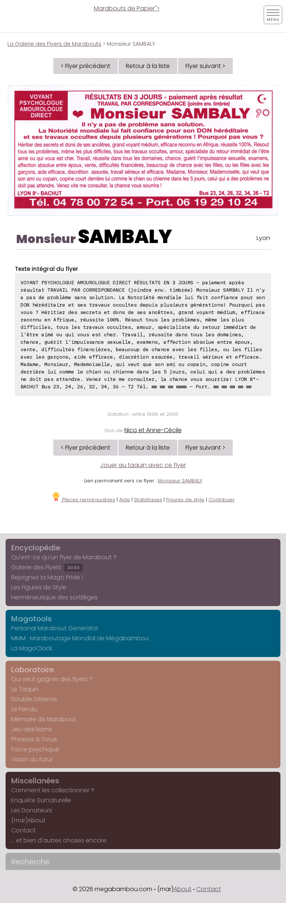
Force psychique (35, 749)
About (182, 889)
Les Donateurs (31, 810)
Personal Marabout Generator (54, 628)
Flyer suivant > (205, 66)
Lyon (263, 238)
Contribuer (222, 499)
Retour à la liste (148, 66)
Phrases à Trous (34, 739)
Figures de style (185, 499)
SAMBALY (125, 236)
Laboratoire (32, 669)
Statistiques (148, 499)
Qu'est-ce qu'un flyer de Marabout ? (64, 557)
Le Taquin (25, 689)
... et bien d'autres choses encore (59, 840)
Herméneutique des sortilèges (54, 597)
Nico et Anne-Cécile (153, 430)
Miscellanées (35, 781)
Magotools (31, 619)
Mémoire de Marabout (43, 719)
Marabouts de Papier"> (127, 8)
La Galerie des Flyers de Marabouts (54, 44)
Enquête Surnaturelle (41, 800)
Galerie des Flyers (45, 567)
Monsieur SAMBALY (180, 480)
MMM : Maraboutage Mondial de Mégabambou (80, 638)
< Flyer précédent (85, 66)
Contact (23, 830)
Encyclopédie (35, 548)
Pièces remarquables (88, 499)
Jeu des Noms (31, 729)
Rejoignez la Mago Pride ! (47, 577)
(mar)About (28, 820)
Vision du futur (32, 759)
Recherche (30, 862)
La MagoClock (31, 648)
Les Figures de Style (38, 587)
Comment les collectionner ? (52, 790)
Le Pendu (24, 709)
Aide (124, 499)
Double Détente (34, 699)
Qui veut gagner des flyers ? (51, 679)
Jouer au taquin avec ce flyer (143, 465)
